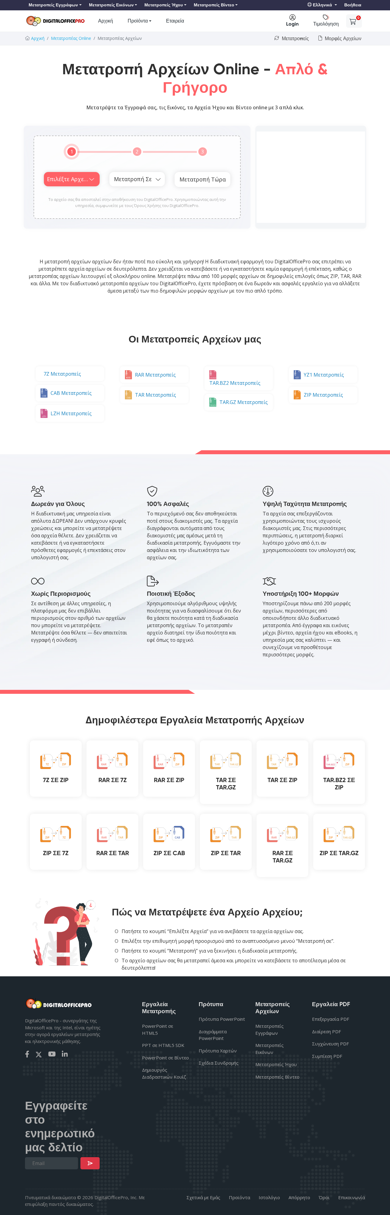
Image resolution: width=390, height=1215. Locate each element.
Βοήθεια (352, 5)
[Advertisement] (311, 177)
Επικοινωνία (351, 1197)
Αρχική (105, 21)
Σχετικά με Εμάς (203, 1197)
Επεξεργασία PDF (330, 1019)
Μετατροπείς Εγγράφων (269, 1029)
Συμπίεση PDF (327, 1056)
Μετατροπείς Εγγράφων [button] (53, 5)
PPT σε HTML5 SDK (163, 1045)
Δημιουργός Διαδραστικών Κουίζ (164, 1073)
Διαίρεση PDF (326, 1031)
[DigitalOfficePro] (55, 21)
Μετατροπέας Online (71, 38)
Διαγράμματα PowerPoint (213, 1034)
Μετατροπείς (295, 38)
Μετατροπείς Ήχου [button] (163, 5)
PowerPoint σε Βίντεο (165, 1058)
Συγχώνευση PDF (330, 1044)
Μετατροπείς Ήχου (276, 1064)
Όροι (324, 1197)
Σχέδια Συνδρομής (219, 1063)
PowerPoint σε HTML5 (157, 1029)
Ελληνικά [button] (322, 5)
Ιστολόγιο (269, 1197)
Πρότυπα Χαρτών (218, 1051)
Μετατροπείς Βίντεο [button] (214, 5)
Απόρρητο (299, 1197)
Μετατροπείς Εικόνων (269, 1048)
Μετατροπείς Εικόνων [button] (111, 5)
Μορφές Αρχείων (342, 38)
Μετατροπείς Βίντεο (277, 1077)
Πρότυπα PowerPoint (222, 1019)
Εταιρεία (175, 21)
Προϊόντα (138, 21)
